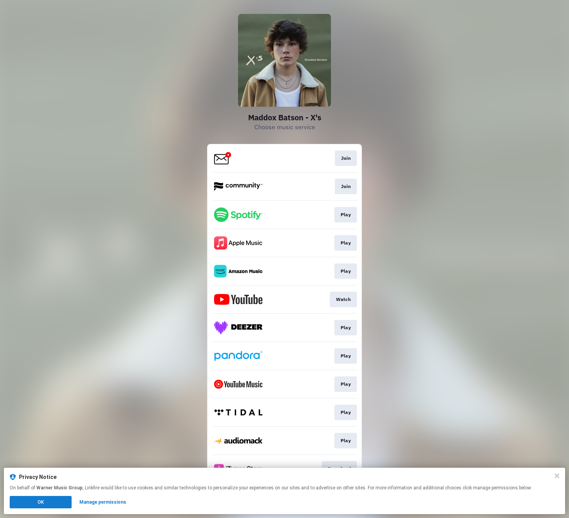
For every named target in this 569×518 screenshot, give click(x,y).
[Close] (557, 476)
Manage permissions (102, 502)
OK (41, 502)
